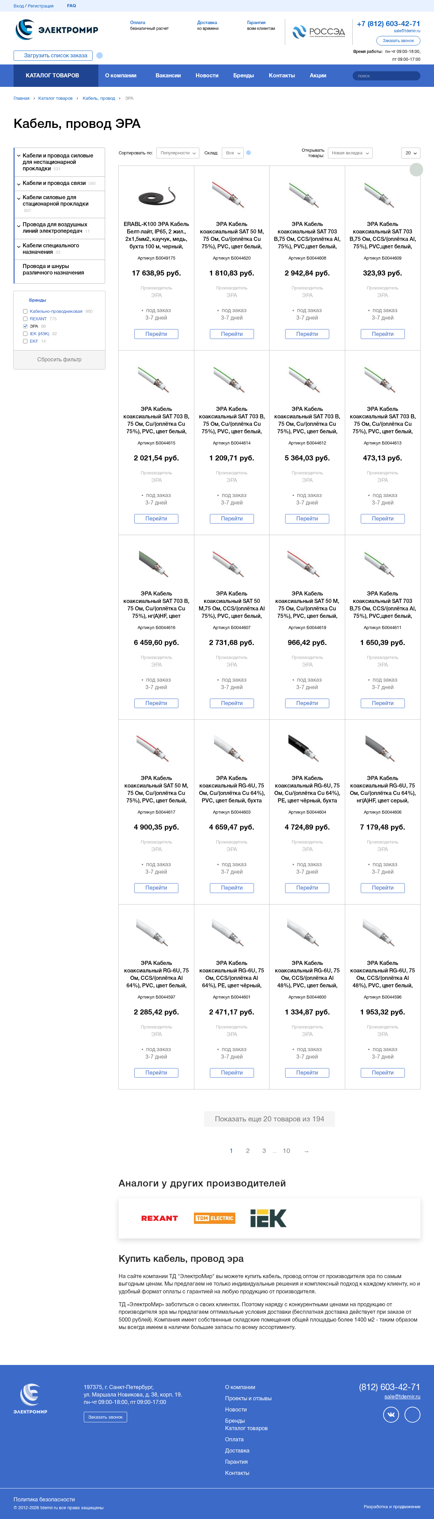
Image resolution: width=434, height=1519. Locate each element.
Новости (207, 75)
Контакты (282, 75)
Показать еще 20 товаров (269, 1119)
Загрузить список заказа (55, 55)
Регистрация (41, 5)
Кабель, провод (99, 98)
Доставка (237, 1451)
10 (286, 1150)
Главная (21, 98)
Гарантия (236, 1462)
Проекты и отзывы (248, 1398)
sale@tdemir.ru (407, 31)
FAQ (71, 5)
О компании (120, 75)
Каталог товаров (52, 75)
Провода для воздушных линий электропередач (56, 228)
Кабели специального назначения (51, 249)
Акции (318, 75)
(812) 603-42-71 (389, 1387)
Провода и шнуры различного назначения (53, 270)
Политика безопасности (44, 1499)
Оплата (234, 1439)
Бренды (243, 75)
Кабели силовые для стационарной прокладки (55, 204)
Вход (19, 5)
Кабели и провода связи (59, 183)
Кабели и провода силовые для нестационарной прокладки (58, 162)
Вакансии (168, 75)
